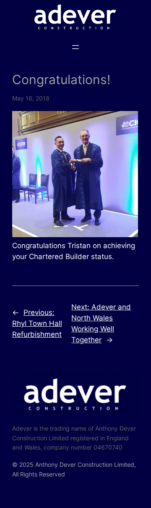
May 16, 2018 (30, 98)
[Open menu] (75, 47)
